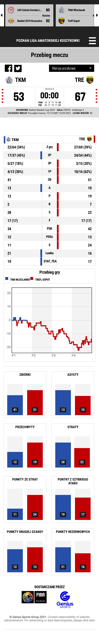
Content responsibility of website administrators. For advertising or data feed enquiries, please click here (49, 618)
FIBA (34, 600)
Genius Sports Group (64, 600)
